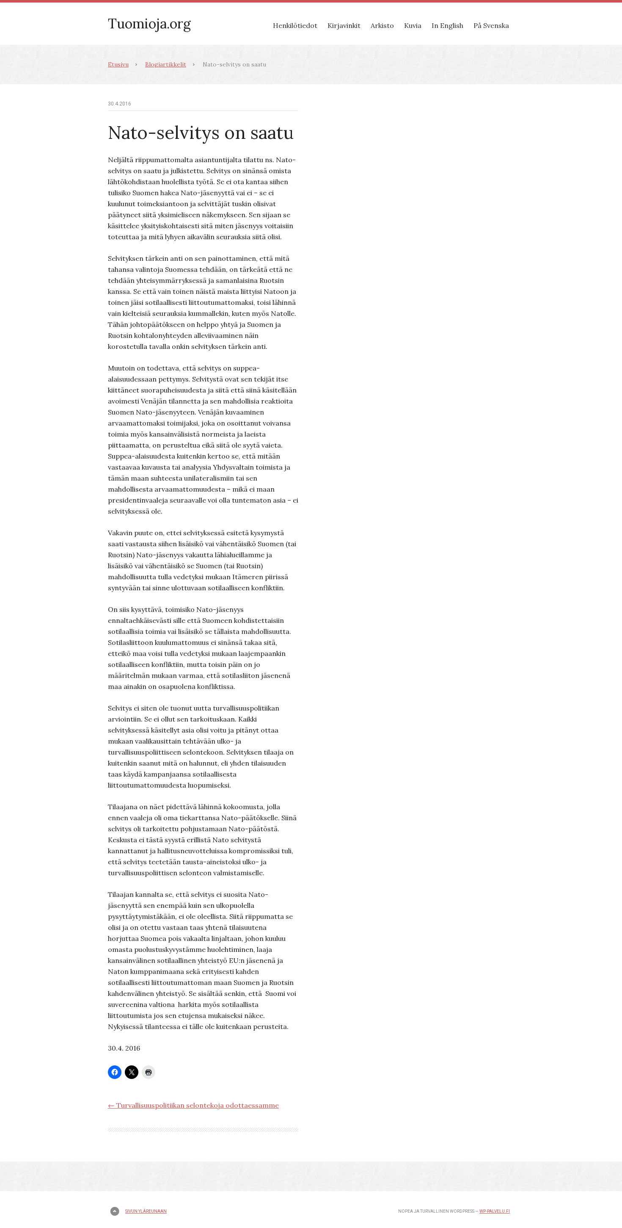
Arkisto (382, 25)
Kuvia (412, 25)
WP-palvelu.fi (494, 1211)
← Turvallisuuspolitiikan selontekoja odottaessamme (193, 1105)
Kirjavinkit (344, 25)
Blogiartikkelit (165, 64)
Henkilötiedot (295, 25)
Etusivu (118, 64)
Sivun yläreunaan (146, 1211)
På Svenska (491, 25)
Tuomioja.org (149, 23)
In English (447, 25)
